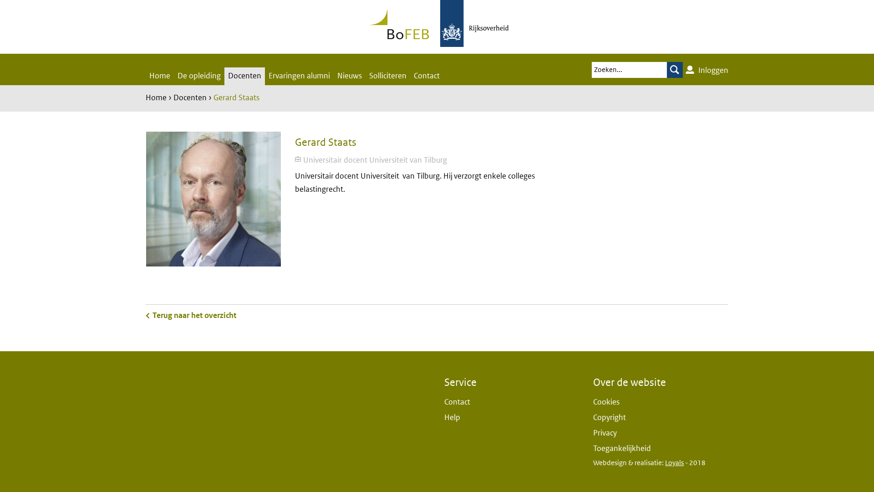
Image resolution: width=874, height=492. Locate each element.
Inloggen (712, 70)
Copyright (609, 417)
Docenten (244, 76)
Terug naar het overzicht (194, 315)
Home (159, 76)
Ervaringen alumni (299, 76)
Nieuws (349, 76)
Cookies (606, 402)
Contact (427, 76)
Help (452, 417)
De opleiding (199, 76)
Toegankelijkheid (622, 448)
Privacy (605, 433)
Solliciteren (388, 76)
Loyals (674, 463)
